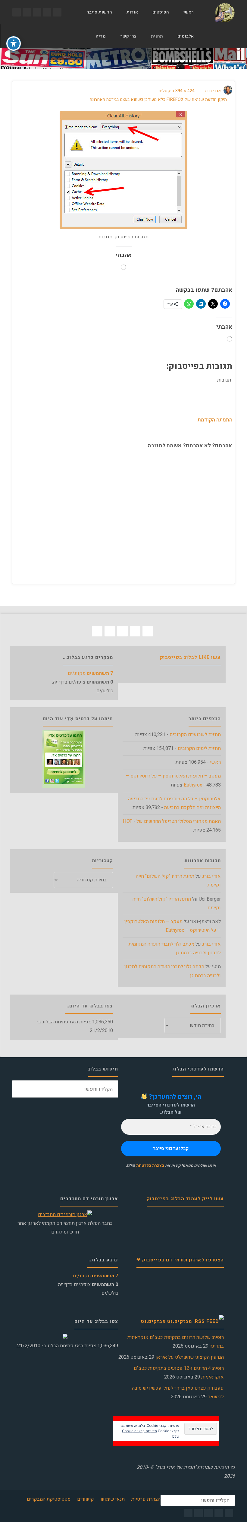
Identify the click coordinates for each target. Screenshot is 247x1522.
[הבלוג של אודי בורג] (224, 12)
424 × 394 (184, 91)
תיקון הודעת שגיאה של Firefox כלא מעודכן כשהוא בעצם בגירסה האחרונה (158, 99)
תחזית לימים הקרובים (199, 748)
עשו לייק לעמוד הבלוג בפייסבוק (185, 1198)
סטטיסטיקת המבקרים (48, 1499)
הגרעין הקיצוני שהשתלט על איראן (189, 1357)
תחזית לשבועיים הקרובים (195, 734)
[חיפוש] (82, 36)
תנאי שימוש (113, 1499)
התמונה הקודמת (215, 420)
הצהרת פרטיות (146, 1499)
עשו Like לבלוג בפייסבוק (190, 657)
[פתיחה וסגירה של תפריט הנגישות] (13, 43)
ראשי (215, 762)
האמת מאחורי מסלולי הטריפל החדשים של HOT (172, 821)
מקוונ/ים (90, 673)
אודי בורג (211, 876)
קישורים (85, 1499)
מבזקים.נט (153, 1321)
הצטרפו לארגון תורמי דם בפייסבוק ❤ (180, 1260)
